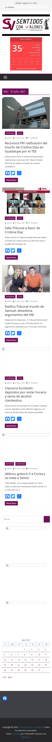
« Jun (4, 677)
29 (25, 670)
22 (25, 665)
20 (12, 665)
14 (18, 659)
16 (32, 659)
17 (39, 659)
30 (32, 670)
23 (32, 665)
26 (5, 670)
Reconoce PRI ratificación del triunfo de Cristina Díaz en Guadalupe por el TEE (26, 147)
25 (46, 665)
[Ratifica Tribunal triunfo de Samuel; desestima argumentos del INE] (26, 278)
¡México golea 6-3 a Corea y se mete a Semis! (25, 476)
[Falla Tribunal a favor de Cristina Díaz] (26, 200)
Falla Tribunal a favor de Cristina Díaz (22, 230)
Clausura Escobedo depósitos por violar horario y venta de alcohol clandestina (26, 394)
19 (5, 665)
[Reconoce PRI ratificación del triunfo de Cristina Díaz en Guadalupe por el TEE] (26, 113)
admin (9, 138)
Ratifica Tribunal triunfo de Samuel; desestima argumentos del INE (24, 310)
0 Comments (33, 138)
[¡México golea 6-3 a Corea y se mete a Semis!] (26, 446)
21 (18, 665)
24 (39, 665)
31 (39, 670)
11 (46, 654)
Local (20, 133)
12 (5, 659)
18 (46, 659)
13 (12, 659)
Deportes (9, 464)
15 (25, 659)
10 (39, 654)
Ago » (10, 677)
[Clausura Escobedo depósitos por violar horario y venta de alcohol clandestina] (26, 361)
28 (18, 670)
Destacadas (10, 133)
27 (12, 670)
